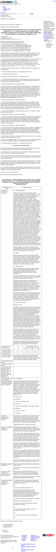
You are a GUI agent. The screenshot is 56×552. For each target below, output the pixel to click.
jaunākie (5, 10)
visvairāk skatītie (6, 9)
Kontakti (23, 540)
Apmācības (23, 539)
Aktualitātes (24, 536)
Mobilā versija (34, 535)
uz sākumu (3, 12)
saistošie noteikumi (48, 32)
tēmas (4, 7)
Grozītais (48, 43)
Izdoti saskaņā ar (49, 44)
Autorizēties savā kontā (6, 16)
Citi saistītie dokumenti (48, 46)
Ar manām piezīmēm (7, 524)
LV (53, 1)
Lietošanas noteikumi (35, 536)
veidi (4, 6)
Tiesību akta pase (47, 21)
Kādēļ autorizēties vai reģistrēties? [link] (8, 18)
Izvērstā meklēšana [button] (5, 15)
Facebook (5, 530)
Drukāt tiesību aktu (7, 527)
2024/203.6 (46, 39)
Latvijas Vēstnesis (47, 37)
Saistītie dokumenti (48, 41)
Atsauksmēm (24, 537)
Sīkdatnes (33, 539)
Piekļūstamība (34, 540)
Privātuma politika (35, 537)
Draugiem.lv (6, 531)
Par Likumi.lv (24, 535)
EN (55, 1)
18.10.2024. (46, 36)
